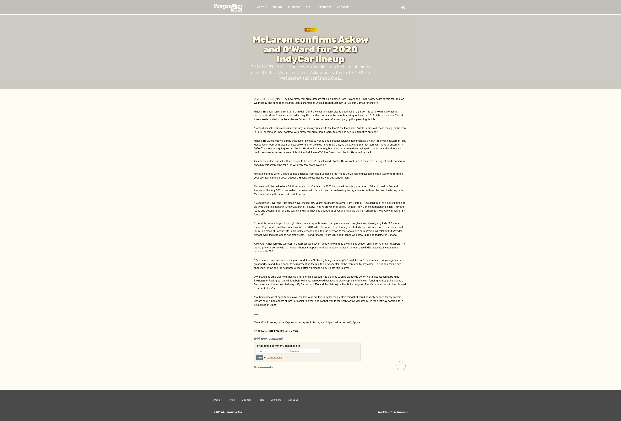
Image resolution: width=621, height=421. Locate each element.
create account (274, 357)
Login (259, 358)
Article (262, 7)
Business (294, 7)
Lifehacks (325, 7)
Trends (278, 7)
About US (343, 7)
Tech (309, 7)
